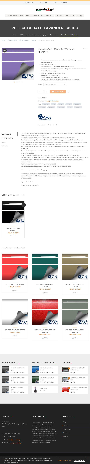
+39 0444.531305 (29, 2)
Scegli (11, 235)
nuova (68, 104)
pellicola (77, 104)
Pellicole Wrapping (24, 40)
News (28, 15)
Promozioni (37, 15)
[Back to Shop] (85, 48)
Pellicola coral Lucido (15, 284)
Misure (40, 84)
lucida (61, 104)
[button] (14, 82)
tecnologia (61, 107)
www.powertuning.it (16, 443)
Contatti (70, 15)
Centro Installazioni (15, 15)
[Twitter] (45, 125)
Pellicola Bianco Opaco (15, 330)
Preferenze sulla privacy (64, 460)
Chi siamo (59, 15)
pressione (51, 107)
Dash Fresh (43, 388)
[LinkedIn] (53, 125)
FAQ (56, 2)
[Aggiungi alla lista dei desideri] (15, 235)
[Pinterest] (48, 125)
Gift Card (65, 436)
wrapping (78, 107)
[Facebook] (41, 2)
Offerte (65, 425)
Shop (64, 422)
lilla (54, 104)
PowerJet (42, 107)
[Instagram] (43, 2)
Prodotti (49, 15)
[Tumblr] (50, 125)
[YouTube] (46, 2)
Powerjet (33, 40)
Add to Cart (58, 92)
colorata (46, 104)
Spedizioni (64, 2)
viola (70, 107)
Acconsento (79, 460)
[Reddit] (56, 125)
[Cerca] (77, 15)
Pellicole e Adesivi (12, 40)
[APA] (44, 116)
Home (3, 40)
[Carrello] (81, 15)
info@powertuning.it (14, 440)
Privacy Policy (67, 429)
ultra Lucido (55, 101)
